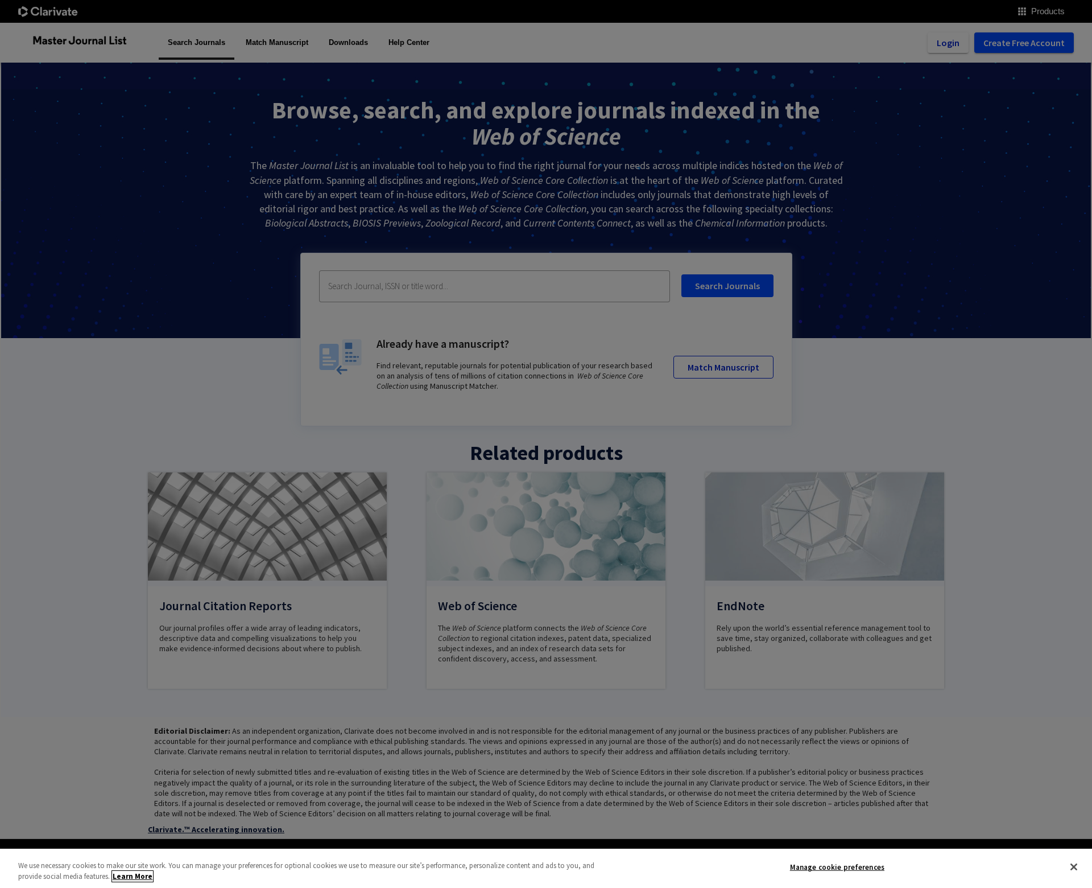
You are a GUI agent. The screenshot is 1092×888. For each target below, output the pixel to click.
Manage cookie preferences (837, 867)
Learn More (132, 876)
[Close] (1073, 866)
